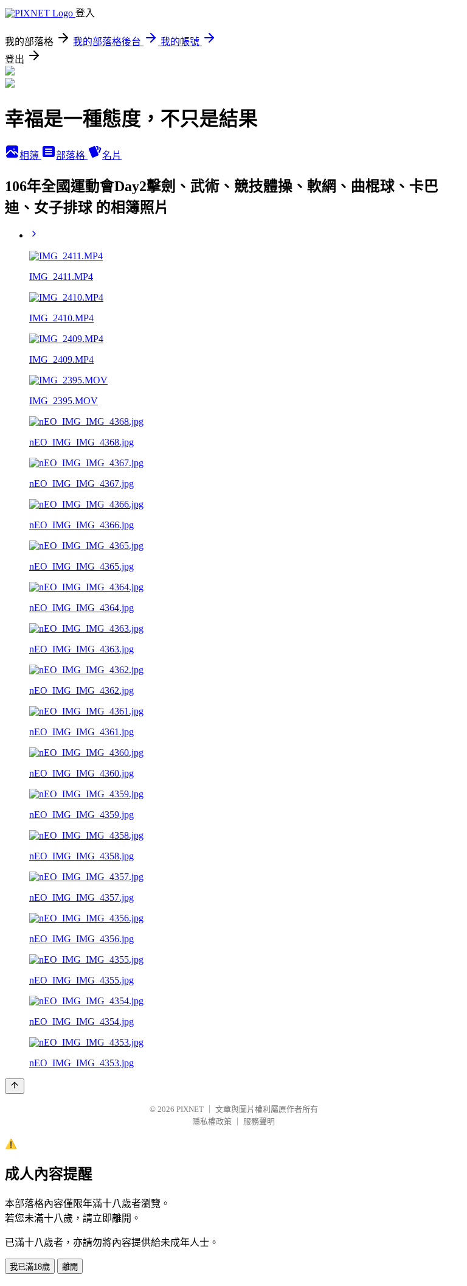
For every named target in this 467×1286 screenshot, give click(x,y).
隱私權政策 (212, 1121)
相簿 (30, 155)
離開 (70, 1266)
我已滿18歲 (30, 1266)
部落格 (72, 155)
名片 (112, 155)
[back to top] (14, 1086)
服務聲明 (259, 1121)
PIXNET (190, 1109)
